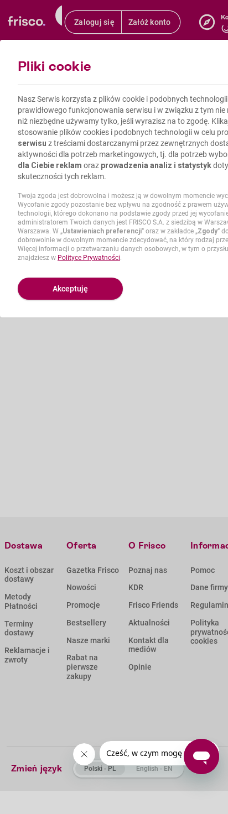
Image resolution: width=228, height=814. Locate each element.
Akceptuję (70, 288)
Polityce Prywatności (89, 258)
